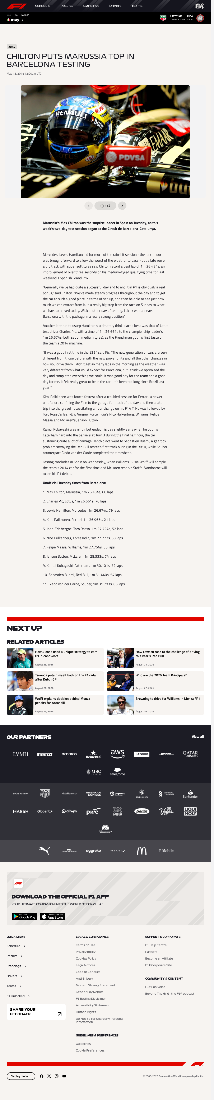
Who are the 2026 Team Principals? (161, 675)
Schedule (42, 5)
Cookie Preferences (90, 1050)
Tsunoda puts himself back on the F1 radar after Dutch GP (66, 677)
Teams (137, 5)
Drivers (115, 5)
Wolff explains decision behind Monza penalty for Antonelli (62, 700)
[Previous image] (88, 205)
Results (66, 5)
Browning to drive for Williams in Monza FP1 (168, 698)
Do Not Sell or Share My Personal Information (99, 1021)
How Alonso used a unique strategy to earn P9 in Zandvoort (66, 654)
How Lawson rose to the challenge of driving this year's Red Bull (168, 654)
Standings (91, 5)
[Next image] (122, 205)
